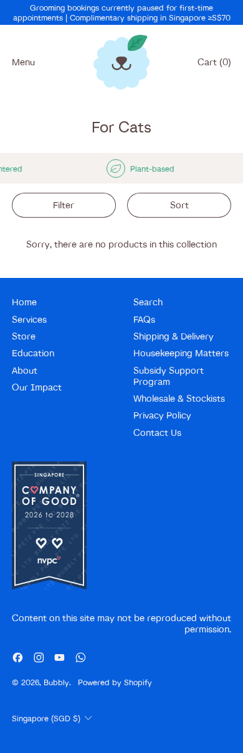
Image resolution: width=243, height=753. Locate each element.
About (24, 370)
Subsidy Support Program (168, 375)
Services (29, 319)
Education (33, 353)
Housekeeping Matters (181, 353)
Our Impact (37, 387)
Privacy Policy (162, 415)
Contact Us (157, 432)
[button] (64, 205)
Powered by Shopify (115, 682)
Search (148, 302)
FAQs (144, 319)
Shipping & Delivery (173, 336)
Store (24, 336)
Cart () (214, 64)
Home (24, 302)
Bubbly (56, 682)
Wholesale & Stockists (179, 398)
